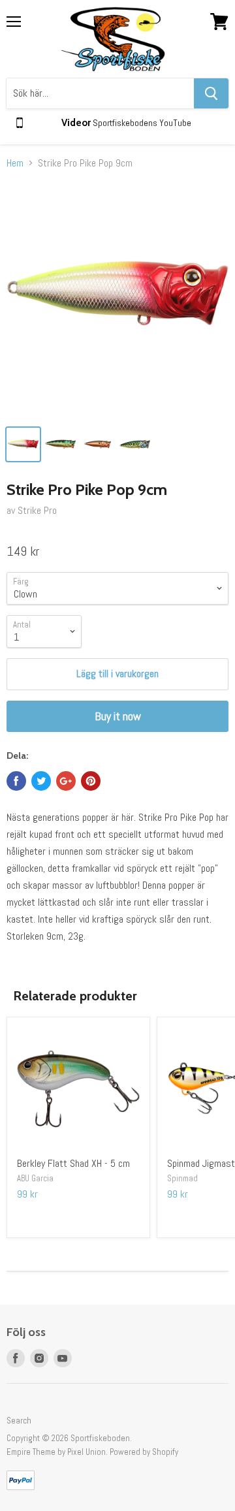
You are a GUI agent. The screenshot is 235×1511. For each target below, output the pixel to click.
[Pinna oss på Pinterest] (91, 781)
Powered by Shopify (144, 1451)
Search (19, 1420)
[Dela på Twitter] (41, 781)
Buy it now (118, 716)
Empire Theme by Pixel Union (56, 1451)
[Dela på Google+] (66, 781)
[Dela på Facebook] (16, 781)
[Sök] (211, 93)
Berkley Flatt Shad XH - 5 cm (73, 1163)
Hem (15, 163)
